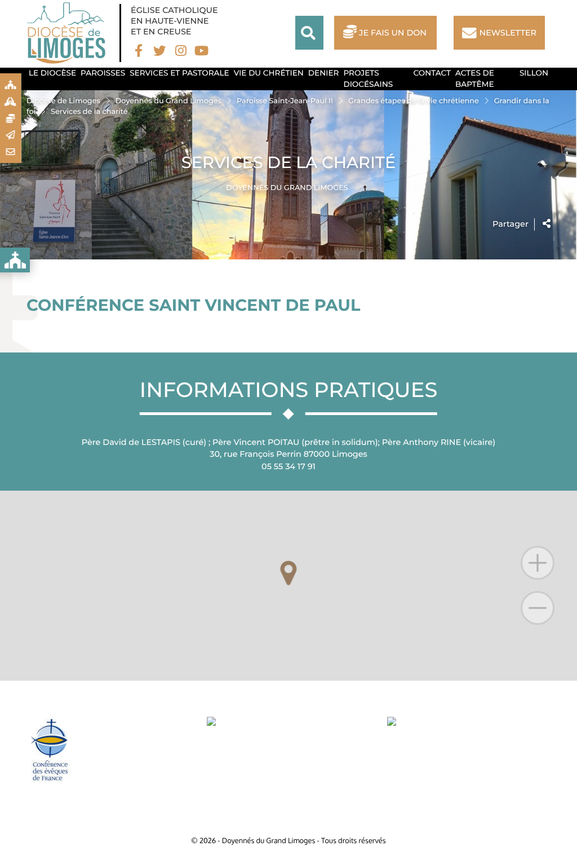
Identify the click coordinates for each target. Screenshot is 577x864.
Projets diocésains (368, 79)
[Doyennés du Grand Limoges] (68, 33)
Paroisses (103, 73)
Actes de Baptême (474, 79)
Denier (323, 73)
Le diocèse (52, 73)
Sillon (534, 73)
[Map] (288, 586)
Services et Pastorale (179, 73)
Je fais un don (393, 33)
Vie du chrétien (269, 73)
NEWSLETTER (508, 33)
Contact (432, 73)
